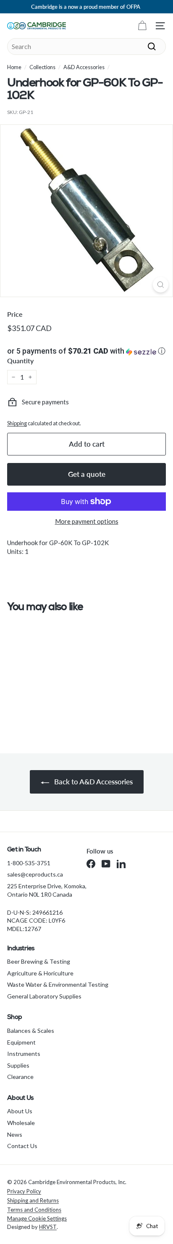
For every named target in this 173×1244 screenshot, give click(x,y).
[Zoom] (160, 284)
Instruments (23, 1053)
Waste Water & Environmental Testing (57, 984)
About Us (19, 1111)
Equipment (21, 1042)
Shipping (17, 423)
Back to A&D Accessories (92, 781)
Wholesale (21, 1122)
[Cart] (142, 25)
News (14, 1134)
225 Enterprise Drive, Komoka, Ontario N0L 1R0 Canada (46, 890)
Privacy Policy (24, 1191)
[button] (86, 351)
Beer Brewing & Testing (38, 961)
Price (15, 314)
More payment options (86, 521)
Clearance (20, 1076)
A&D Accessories (84, 67)
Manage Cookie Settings (37, 1218)
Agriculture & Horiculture (40, 973)
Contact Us (22, 1145)
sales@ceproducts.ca (35, 874)
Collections (42, 67)
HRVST (48, 1226)
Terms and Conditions (34, 1209)
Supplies (18, 1065)
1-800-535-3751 (28, 862)
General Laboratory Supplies (44, 996)
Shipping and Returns (33, 1200)
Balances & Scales (30, 1030)
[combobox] (86, 46)
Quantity (20, 361)
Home (14, 67)
